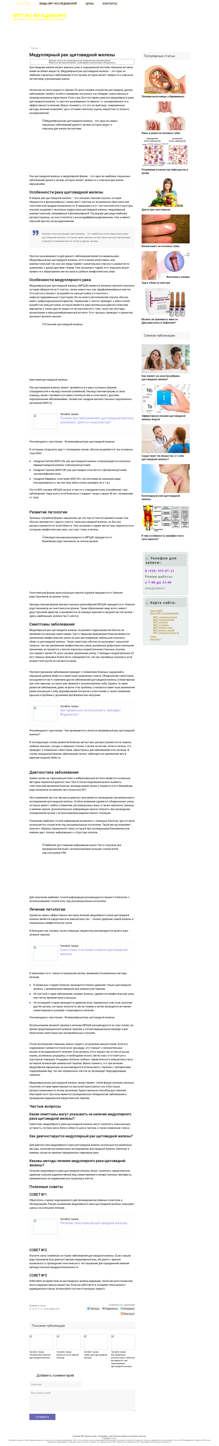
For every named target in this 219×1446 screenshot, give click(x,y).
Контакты (155, 639)
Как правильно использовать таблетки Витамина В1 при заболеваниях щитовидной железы (123, 1361)
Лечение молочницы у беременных (163, 96)
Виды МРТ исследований (164, 613)
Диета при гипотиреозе (156, 209)
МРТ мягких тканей (164, 630)
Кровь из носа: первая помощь (68, 1356)
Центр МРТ (156, 610)
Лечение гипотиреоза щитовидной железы (93, 1223)
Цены (153, 636)
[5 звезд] (41, 1309)
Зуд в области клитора (156, 282)
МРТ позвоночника (163, 619)
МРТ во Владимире (40, 15)
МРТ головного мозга (165, 617)
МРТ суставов (160, 625)
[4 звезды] (39, 1309)
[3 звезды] (36, 1309)
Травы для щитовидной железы (95, 1356)
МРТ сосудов (160, 622)
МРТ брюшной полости (166, 632)
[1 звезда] (30, 1309)
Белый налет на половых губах (160, 246)
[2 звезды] (33, 1309)
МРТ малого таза (162, 627)
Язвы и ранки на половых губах (161, 133)
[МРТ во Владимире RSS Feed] (6, 1440)
